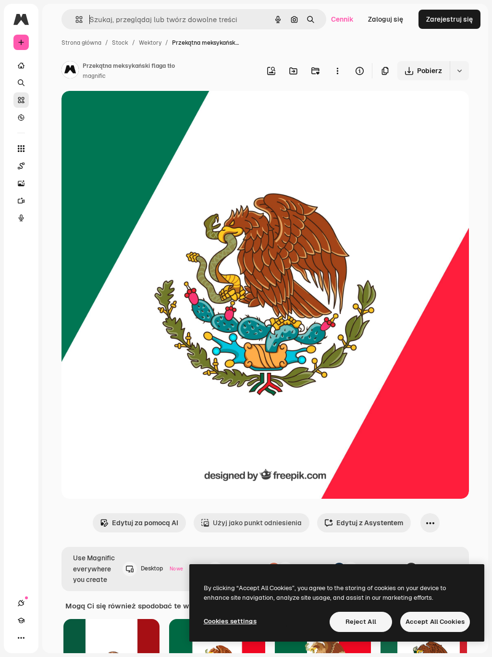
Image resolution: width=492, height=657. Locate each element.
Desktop (162, 568)
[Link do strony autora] (70, 71)
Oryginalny (128, 109)
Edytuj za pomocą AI (145, 522)
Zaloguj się (385, 19)
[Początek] (21, 65)
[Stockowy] (21, 100)
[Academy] (21, 620)
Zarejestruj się (449, 19)
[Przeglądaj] (21, 117)
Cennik (342, 19)
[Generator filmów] (21, 200)
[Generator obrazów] (21, 183)
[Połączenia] (21, 603)
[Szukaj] (21, 82)
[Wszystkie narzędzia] (21, 148)
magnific (94, 76)
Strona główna (81, 43)
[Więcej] (21, 637)
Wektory (150, 43)
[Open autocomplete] (75, 19)
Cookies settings (230, 621)
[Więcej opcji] (337, 70)
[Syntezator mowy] (21, 218)
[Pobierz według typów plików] (459, 70)
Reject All (360, 622)
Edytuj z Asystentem (369, 522)
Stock (120, 43)
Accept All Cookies (435, 622)
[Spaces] (21, 166)
